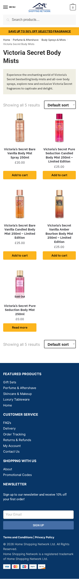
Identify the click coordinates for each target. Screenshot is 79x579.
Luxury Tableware (16, 399)
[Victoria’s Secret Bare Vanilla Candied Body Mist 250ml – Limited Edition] (19, 203)
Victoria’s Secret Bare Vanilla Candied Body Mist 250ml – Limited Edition (19, 231)
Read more (19, 327)
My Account (12, 446)
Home (6, 39)
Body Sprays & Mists (54, 39)
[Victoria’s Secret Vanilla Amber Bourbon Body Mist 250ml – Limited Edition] (59, 203)
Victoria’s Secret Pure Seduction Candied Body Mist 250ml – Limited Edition (59, 155)
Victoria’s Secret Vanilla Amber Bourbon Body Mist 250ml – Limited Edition (59, 233)
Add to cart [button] (20, 175)
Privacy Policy (44, 537)
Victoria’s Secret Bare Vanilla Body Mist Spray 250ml (19, 153)
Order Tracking (14, 434)
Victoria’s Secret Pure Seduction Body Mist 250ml (20, 310)
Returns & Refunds (17, 440)
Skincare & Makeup (17, 394)
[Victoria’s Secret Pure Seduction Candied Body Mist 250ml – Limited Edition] (59, 127)
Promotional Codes (17, 475)
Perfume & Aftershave (26, 39)
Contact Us (11, 451)
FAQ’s (7, 423)
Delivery (9, 428)
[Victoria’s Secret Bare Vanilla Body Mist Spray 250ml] (19, 127)
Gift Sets (9, 382)
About (7, 469)
